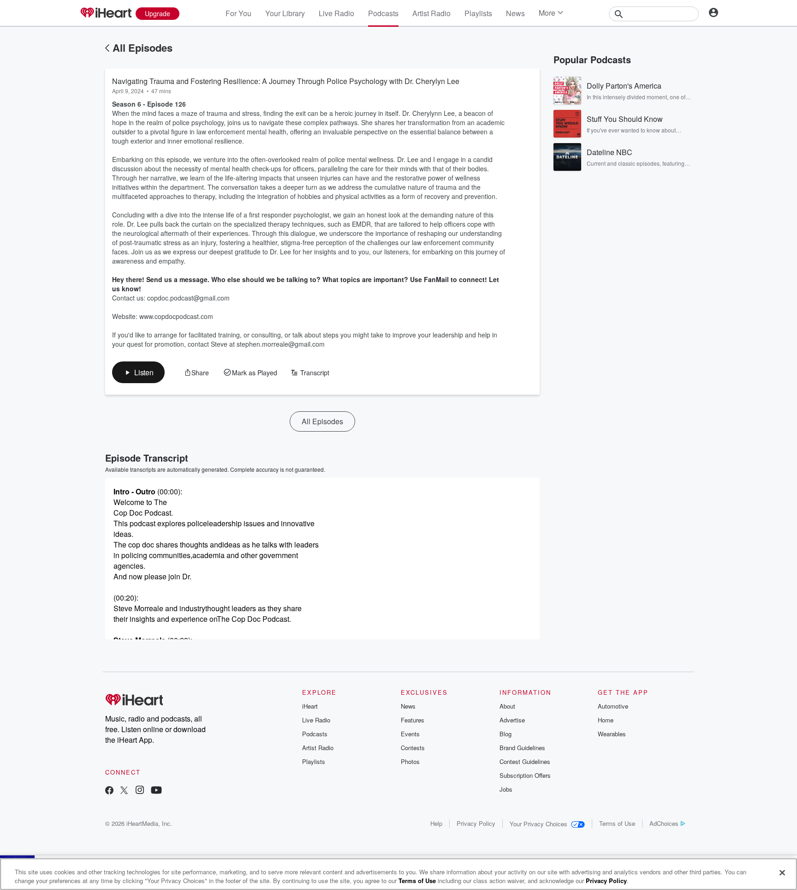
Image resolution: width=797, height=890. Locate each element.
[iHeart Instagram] (140, 791)
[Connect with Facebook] (109, 791)
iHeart (310, 706)
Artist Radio (431, 13)
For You (238, 13)
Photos (410, 761)
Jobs (506, 789)
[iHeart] (105, 13)
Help (436, 823)
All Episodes (142, 47)
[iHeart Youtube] (156, 791)
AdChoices (663, 823)
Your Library (285, 13)
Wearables (612, 733)
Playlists (478, 13)
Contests (413, 747)
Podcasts (383, 13)
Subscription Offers (525, 775)
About (507, 706)
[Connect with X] (124, 791)
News (515, 13)
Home (605, 720)
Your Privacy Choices (538, 823)
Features (412, 720)
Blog (506, 733)
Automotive (613, 706)
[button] (138, 372)
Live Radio (336, 13)
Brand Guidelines (522, 747)
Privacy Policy (476, 823)
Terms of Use (617, 823)
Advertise (512, 720)
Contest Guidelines (525, 761)
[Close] (782, 873)
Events (410, 733)
